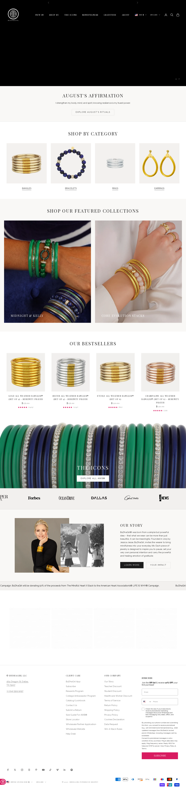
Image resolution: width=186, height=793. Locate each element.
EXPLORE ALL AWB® (93, 478)
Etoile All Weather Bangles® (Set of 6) (115, 398)
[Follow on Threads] (29, 769)
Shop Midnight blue (74, 51)
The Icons (70, 15)
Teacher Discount (112, 686)
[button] (29, 628)
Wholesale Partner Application (81, 724)
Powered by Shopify (89, 782)
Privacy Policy (111, 715)
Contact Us (71, 705)
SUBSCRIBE (160, 755)
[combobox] (147, 701)
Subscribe (71, 686)
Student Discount (112, 691)
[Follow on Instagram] (22, 769)
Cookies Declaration (114, 719)
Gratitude (110, 15)
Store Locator (73, 719)
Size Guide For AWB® (76, 715)
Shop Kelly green (111, 51)
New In (39, 15)
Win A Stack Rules (113, 729)
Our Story (109, 681)
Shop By (54, 15)
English (153, 15)
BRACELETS (71, 188)
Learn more (132, 565)
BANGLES (26, 188)
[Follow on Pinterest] (36, 769)
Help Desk (71, 734)
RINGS (115, 188)
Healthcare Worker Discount (118, 696)
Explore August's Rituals (93, 112)
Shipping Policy (112, 710)
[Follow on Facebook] (8, 769)
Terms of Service (112, 700)
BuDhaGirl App (73, 681)
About (125, 15)
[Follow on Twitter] (15, 769)
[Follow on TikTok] (50, 769)
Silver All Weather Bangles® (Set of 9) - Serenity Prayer (71, 398)
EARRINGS (159, 188)
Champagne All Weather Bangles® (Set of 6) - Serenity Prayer (160, 399)
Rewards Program (74, 691)
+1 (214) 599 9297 (15, 691)
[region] (93, 45)
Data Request (111, 724)
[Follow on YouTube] (43, 769)
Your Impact (158, 565)
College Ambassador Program (81, 696)
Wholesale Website (75, 729)
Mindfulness (90, 15)
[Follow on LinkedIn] (64, 769)
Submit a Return (74, 710)
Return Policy (110, 705)
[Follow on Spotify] (71, 769)
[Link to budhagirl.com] (26, 372)
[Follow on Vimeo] (57, 769)
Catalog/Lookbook (75, 700)
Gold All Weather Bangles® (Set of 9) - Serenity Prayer (25, 398)
